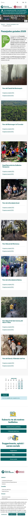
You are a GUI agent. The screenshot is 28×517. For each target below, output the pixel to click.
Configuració (4, 514)
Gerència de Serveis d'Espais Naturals (9, 482)
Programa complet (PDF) (8, 92)
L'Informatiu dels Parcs (13, 431)
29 (19, 388)
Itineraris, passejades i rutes (13, 24)
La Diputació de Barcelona (7, 480)
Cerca (4, 395)
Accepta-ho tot (12, 514)
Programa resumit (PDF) (8, 95)
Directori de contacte (6, 497)
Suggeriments (13, 450)
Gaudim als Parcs (5, 491)
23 (21, 386)
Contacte (4, 484)
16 (21, 385)
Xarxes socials (13, 459)
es (25, 2)
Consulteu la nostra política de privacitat (17, 512)
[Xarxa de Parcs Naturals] (11, 7)
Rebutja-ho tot (21, 514)
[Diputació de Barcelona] (13, 471)
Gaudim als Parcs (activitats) (13, 426)
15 (19, 385)
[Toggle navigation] (25, 6)
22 (19, 386)
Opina (13, 455)
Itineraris (3, 24)
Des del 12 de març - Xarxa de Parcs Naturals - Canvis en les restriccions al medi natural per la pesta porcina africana (14, 12)
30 (21, 388)
